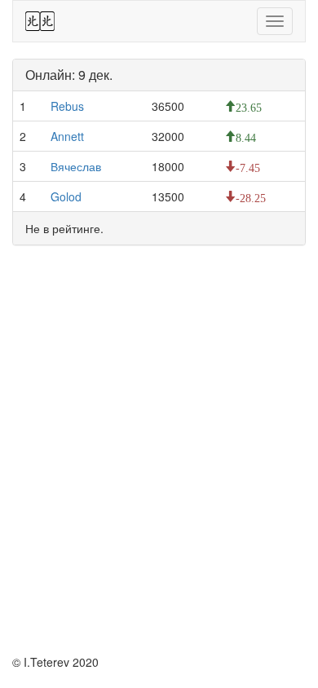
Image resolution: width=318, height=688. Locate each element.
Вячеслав (76, 166)
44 (40, 21)
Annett (67, 136)
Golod (66, 196)
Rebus (67, 106)
